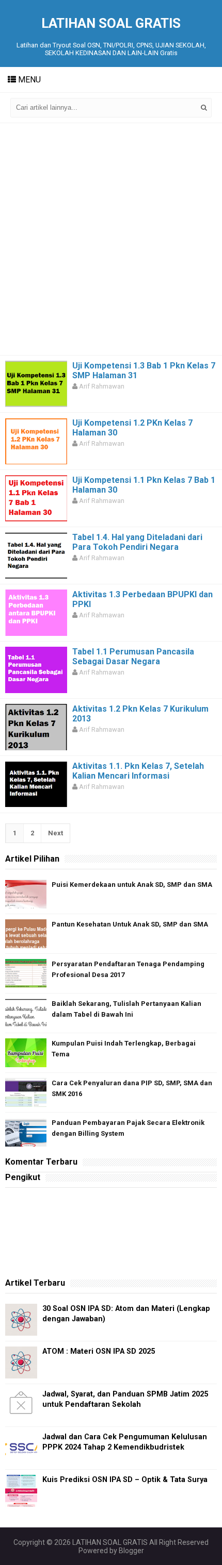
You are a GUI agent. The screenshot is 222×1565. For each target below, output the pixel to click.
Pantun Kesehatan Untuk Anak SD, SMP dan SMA (130, 924)
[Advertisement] (111, 239)
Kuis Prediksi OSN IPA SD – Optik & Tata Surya (125, 1479)
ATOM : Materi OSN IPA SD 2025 (98, 1351)
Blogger (131, 1550)
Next (55, 833)
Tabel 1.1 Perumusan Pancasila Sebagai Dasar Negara (133, 656)
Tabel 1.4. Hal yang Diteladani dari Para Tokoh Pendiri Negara (137, 542)
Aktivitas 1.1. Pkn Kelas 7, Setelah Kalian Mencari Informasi (138, 771)
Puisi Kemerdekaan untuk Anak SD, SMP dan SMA (132, 884)
